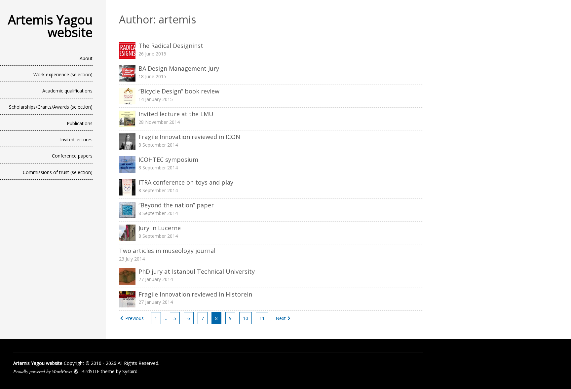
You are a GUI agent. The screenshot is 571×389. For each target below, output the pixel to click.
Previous (134, 318)
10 (245, 318)
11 (262, 318)
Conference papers (72, 156)
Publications (80, 123)
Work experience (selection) (63, 74)
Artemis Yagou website (50, 26)
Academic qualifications (67, 91)
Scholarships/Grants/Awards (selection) (51, 107)
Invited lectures (76, 139)
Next (281, 318)
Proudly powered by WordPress (42, 371)
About (86, 58)
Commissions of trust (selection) (58, 172)
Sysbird (129, 371)
